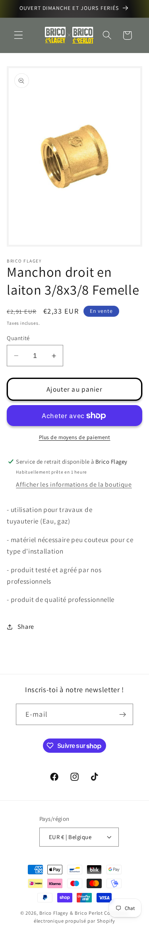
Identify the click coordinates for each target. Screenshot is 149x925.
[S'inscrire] (122, 714)
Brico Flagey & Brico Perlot (71, 913)
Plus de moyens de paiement (74, 437)
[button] (18, 35)
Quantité (18, 338)
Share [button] (25, 626)
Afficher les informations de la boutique (74, 484)
